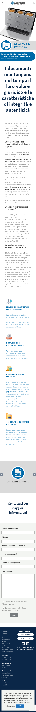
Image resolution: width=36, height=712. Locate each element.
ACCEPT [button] (19, 706)
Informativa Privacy (7, 675)
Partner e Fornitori (7, 659)
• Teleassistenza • (25, 639)
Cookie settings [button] (9, 706)
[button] (1, 474)
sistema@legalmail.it (27, 649)
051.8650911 (26, 631)
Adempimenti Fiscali (7, 649)
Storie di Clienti (6, 657)
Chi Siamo (5, 633)
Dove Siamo (5, 683)
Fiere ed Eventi (6, 643)
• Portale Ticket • (25, 635)
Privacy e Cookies (7, 673)
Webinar (4, 641)
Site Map (4, 677)
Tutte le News (6, 639)
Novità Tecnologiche (8, 651)
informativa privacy (8, 604)
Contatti (4, 685)
